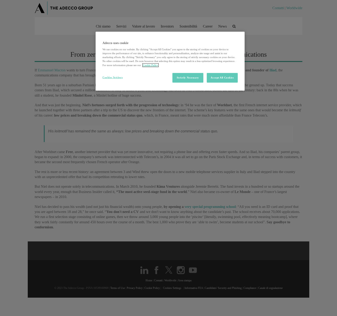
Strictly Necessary (188, 77)
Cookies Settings (112, 77)
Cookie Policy (150, 65)
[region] (170, 61)
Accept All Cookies (222, 77)
